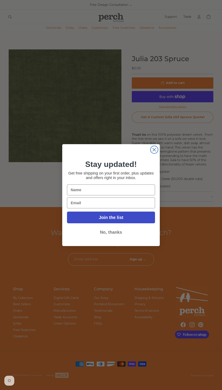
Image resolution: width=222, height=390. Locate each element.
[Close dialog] (154, 149)
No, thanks (111, 232)
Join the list (111, 217)
